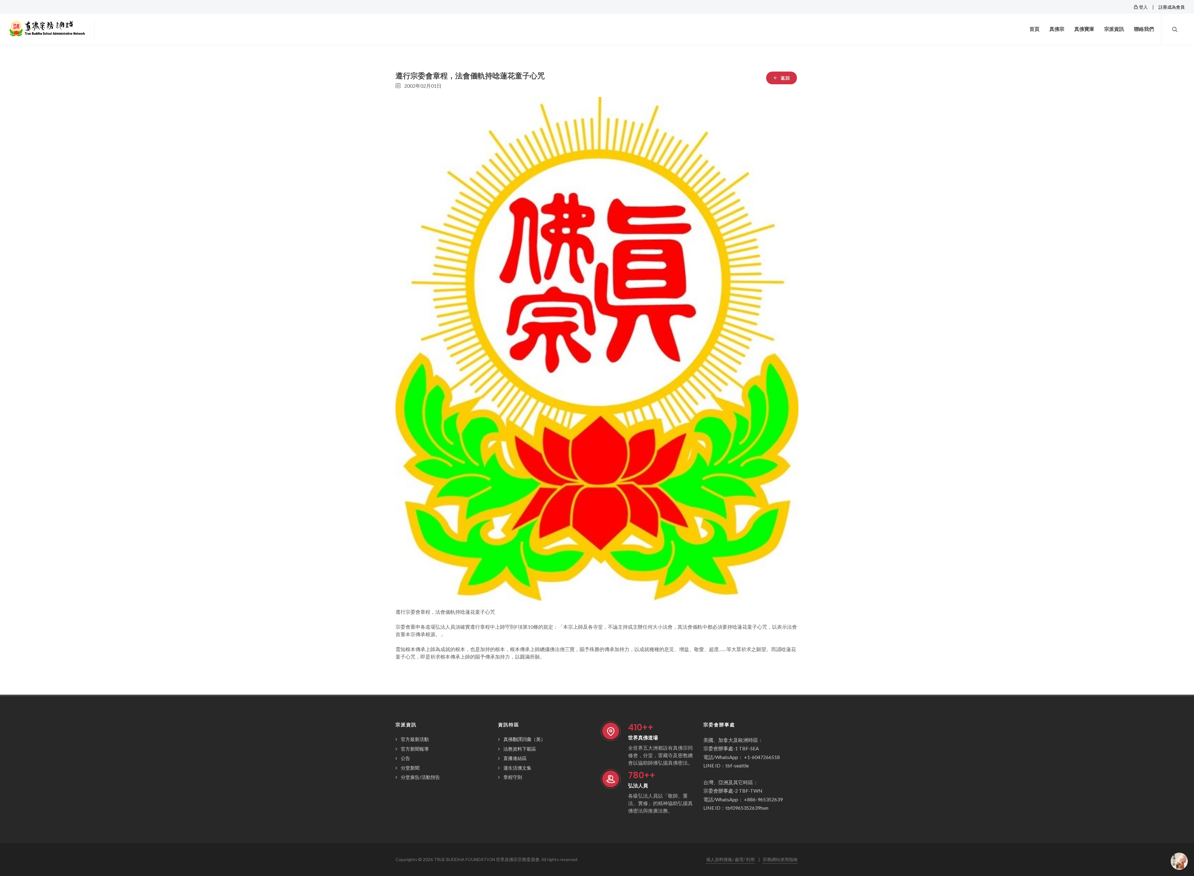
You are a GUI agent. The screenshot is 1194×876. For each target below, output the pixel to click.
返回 (785, 78)
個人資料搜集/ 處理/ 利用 (730, 859)
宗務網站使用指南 (780, 859)
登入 (1143, 7)
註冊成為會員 (1172, 7)
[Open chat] (1179, 861)
